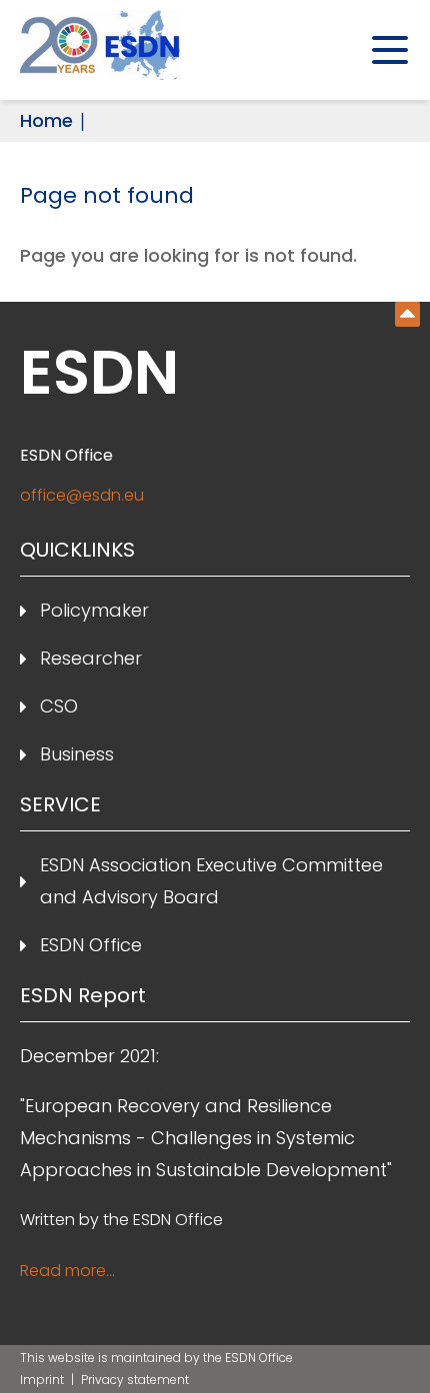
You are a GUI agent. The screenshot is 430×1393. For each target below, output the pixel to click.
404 (407, 314)
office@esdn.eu (82, 495)
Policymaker (94, 610)
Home (46, 120)
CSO (59, 706)
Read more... (67, 1270)
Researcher (91, 658)
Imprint (43, 1379)
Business (77, 753)
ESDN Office (91, 944)
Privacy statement (135, 1379)
